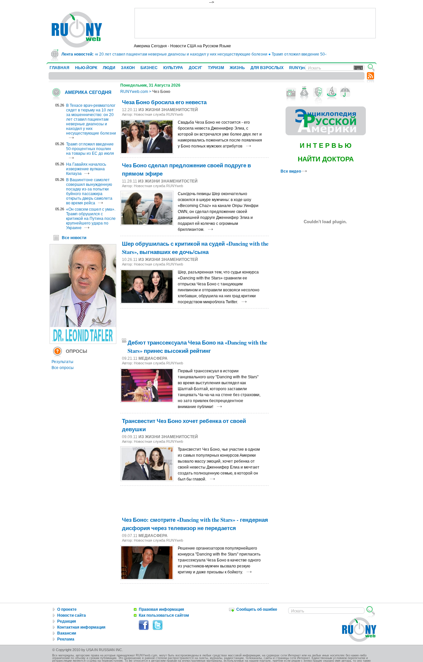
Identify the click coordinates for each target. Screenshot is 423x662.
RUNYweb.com (134, 91)
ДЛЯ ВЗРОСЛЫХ (267, 67)
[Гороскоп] (332, 92)
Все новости (74, 237)
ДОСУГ (195, 67)
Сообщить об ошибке (256, 609)
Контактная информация (81, 627)
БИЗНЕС (149, 67)
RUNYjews (299, 67)
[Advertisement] (255, 23)
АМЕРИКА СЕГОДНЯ (88, 92)
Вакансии (66, 633)
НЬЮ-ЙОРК (86, 67)
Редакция (66, 621)
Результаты (62, 361)
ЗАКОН (128, 67)
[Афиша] (318, 92)
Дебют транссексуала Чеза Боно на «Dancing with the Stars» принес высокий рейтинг (197, 346)
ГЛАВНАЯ (59, 67)
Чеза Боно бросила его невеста (164, 102)
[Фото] (291, 92)
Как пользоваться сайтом (164, 615)
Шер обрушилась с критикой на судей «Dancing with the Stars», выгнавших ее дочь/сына (195, 247)
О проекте (67, 609)
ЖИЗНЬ (237, 67)
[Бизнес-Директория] (304, 92)
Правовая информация (161, 609)
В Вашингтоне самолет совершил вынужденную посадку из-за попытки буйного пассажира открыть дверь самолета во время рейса (89, 191)
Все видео (291, 171)
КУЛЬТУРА (173, 67)
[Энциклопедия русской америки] (326, 134)
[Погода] (345, 92)
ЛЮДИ (109, 67)
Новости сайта (71, 615)
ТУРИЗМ (216, 67)
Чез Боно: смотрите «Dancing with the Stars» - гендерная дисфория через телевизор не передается (195, 524)
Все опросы (63, 367)
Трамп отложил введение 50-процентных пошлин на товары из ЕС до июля (90, 149)
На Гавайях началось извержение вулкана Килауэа (86, 169)
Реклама (65, 639)
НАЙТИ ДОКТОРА (326, 159)
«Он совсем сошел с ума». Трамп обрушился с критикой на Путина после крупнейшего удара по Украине (91, 218)
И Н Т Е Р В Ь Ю (326, 145)
